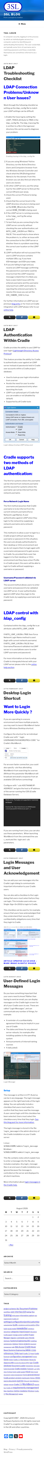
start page (37, 1365)
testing (28, 1312)
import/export (24, 1332)
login (31, 1363)
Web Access (19, 1347)
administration (8, 1344)
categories (15, 1332)
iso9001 (25, 1335)
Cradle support (8, 1335)
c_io (35, 1369)
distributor (7, 1341)
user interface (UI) (18, 1312)
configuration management (21, 1356)
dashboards (26, 1378)
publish (19, 1372)
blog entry (16, 304)
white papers (16, 1315)
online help (8, 310)
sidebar (21, 1394)
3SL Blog (12, 14)
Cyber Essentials (9, 1369)
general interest (34, 1375)
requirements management (26, 1387)
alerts (14, 1372)
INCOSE (31, 1338)
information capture (27, 1315)
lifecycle (26, 1381)
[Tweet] (10, 317)
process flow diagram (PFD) (21, 1362)
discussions (33, 1331)
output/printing (8, 1325)
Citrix (32, 1372)
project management (17, 1374)
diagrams (13, 1338)
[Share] (22, 317)
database (15, 1344)
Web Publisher (24, 1359)
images (11, 1359)
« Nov (11, 1245)
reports (36, 1384)
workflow (7, 1312)
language (11, 1384)
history (32, 1378)
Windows (31, 1391)
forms (25, 1375)
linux (5, 1388)
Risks (5, 1391)
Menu (23, 24)
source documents (10, 1381)
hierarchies (29, 1366)
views (37, 1378)
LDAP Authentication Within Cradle (17, 335)
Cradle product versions (13, 1378)
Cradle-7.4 (27, 1353)
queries (20, 1381)
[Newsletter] (34, 317)
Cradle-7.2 (18, 1384)
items (6, 1359)
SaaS (21, 1353)
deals (32, 1353)
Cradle (28, 1347)
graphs (23, 1372)
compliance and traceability (26, 1325)
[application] (22, 812)
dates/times (7, 1331)
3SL (17, 1309)
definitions (31, 1328)
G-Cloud (10, 1372)
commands (21, 1338)
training (8, 1315)
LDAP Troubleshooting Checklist (19, 73)
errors (35, 1356)
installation (24, 1391)
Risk (33, 1312)
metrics (17, 1391)
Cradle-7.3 (15, 1319)
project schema (10, 1309)
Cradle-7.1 (16, 1359)
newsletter (22, 1328)
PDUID (28, 1372)
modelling (34, 1341)
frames (21, 1344)
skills (13, 1347)
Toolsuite (30, 1369)
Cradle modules (21, 1369)
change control (18, 1335)
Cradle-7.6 (9, 1388)
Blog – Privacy (9, 1449)
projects (27, 1344)
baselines (10, 1391)
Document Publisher (29, 1308)
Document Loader (19, 1366)
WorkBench (28, 1384)
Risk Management (12, 1394)
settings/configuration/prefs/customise (21, 1322)
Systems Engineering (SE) (20, 1341)
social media (11, 1328)
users (27, 1338)
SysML (15, 1325)
